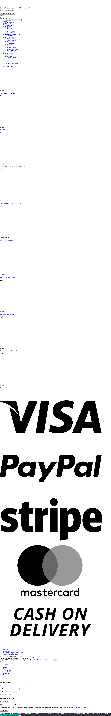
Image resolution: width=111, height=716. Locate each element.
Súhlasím (3, 715)
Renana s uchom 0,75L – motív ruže (10, 203)
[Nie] (20, 715)
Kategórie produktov (9, 668)
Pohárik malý (10, 22)
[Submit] (0, 17)
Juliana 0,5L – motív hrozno (8, 277)
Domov (5, 667)
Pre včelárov (10, 52)
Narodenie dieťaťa (12, 57)
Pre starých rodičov (12, 31)
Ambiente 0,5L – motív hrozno (8, 388)
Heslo (2, 689)
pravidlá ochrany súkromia (78, 707)
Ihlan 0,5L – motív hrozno (7, 314)
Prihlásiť (15, 692)
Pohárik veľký (10, 24)
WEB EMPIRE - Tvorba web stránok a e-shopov (42, 659)
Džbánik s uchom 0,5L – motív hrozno (11, 351)
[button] (3, 52)
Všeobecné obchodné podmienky (13, 652)
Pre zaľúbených (11, 50)
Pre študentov (10, 53)
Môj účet (5, 649)
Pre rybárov (10, 49)
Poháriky (5, 21)
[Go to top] (0, 661)
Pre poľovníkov (11, 47)
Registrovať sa (4, 710)
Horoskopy (10, 35)
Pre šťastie (10, 56)
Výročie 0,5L (10, 37)
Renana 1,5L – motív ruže (7, 93)
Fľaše (5, 27)
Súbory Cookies (8, 651)
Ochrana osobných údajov (10, 654)
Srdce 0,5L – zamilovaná (7, 240)
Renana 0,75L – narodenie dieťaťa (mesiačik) (13, 166)
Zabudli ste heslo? (5, 695)
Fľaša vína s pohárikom (13, 34)
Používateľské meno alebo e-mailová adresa (13, 686)
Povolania (9, 28)
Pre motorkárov (11, 55)
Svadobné (9, 46)
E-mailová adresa (5, 702)
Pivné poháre (10, 25)
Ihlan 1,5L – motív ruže (6, 130)
